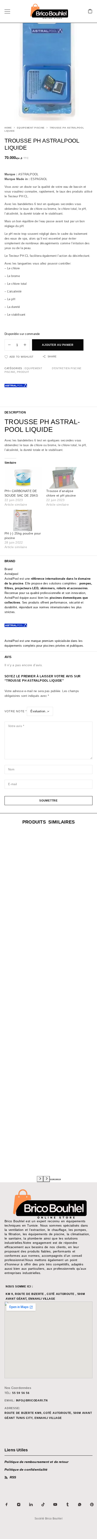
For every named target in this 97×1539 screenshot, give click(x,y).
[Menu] (7, 11)
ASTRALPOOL (28, 174)
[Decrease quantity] (8, 344)
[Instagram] (19, 1504)
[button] (51, 1179)
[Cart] (90, 11)
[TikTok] (43, 1504)
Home (8, 127)
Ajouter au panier (57, 344)
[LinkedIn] (31, 1504)
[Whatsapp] (80, 1504)
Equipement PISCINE (31, 127)
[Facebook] (6, 1504)
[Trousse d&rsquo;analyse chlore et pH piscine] (64, 477)
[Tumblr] (67, 1504)
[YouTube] (55, 1504)
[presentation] (40, 1179)
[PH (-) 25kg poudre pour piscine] (23, 520)
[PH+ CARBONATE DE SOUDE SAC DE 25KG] (23, 477)
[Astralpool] (16, 387)
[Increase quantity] (27, 344)
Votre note (16, 711)
